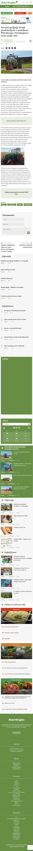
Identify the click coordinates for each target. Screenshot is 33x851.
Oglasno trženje (16, 791)
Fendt (20, 204)
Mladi (6, 9)
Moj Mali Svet (16, 796)
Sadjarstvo (16, 829)
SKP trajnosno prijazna (16, 801)
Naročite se (16, 733)
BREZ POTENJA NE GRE (8, 270)
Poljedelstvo (16, 820)
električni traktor (11, 204)
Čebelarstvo (16, 823)
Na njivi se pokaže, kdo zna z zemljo (11, 296)
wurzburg (28, 204)
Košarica (16, 783)
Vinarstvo (14, 9)
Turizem (17, 826)
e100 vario (3, 204)
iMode (22, 846)
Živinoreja (16, 821)
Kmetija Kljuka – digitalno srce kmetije (12, 287)
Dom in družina (16, 834)
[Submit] (28, 233)
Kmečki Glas (16, 794)
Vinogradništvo (16, 833)
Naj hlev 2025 (16, 799)
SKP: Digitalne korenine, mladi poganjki (16, 818)
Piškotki (16, 789)
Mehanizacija (16, 830)
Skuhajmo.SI (16, 798)
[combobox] (16, 424)
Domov (7, 6)
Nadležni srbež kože (6, 278)
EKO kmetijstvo (16, 837)
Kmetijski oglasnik (16, 767)
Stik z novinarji (16, 788)
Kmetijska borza (16, 769)
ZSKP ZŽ (16, 804)
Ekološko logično (16, 805)
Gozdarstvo (16, 839)
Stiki (16, 786)
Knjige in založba (16, 763)
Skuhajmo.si (16, 766)
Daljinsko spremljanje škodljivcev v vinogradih (14, 261)
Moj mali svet (16, 764)
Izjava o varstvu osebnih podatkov (16, 792)
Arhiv (16, 780)
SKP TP (16, 802)
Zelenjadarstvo (16, 827)
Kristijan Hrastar (8, 42)
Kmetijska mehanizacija (7, 40)
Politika (16, 824)
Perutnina (23, 9)
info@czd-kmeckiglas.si (16, 751)
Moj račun (16, 782)
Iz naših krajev (16, 836)
